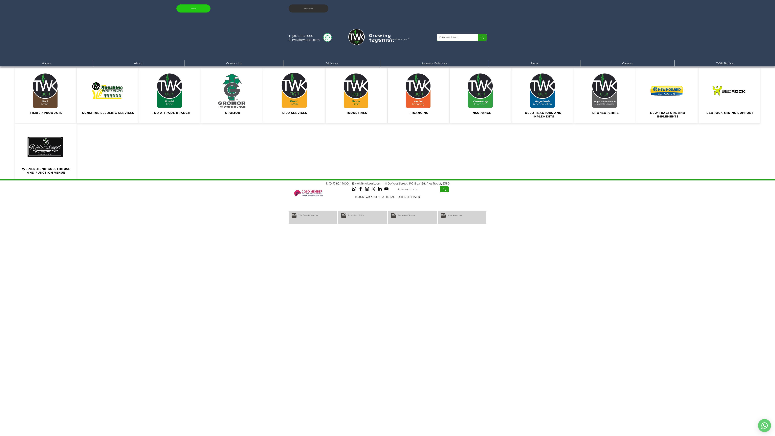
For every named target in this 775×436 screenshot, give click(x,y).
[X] (373, 188)
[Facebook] (360, 188)
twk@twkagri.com (306, 40)
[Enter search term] (482, 37)
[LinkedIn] (379, 188)
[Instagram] (367, 188)
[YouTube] (386, 188)
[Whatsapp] (354, 188)
